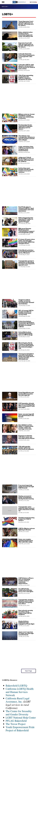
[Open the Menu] (3, 2)
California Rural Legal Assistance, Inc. (17, 699)
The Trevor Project (15, 724)
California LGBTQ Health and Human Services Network (19, 692)
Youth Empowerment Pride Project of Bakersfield (20, 728)
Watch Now (33, 2)
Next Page (28, 671)
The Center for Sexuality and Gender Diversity (19, 712)
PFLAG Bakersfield (16, 720)
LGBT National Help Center (21, 717)
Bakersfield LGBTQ (16, 685)
